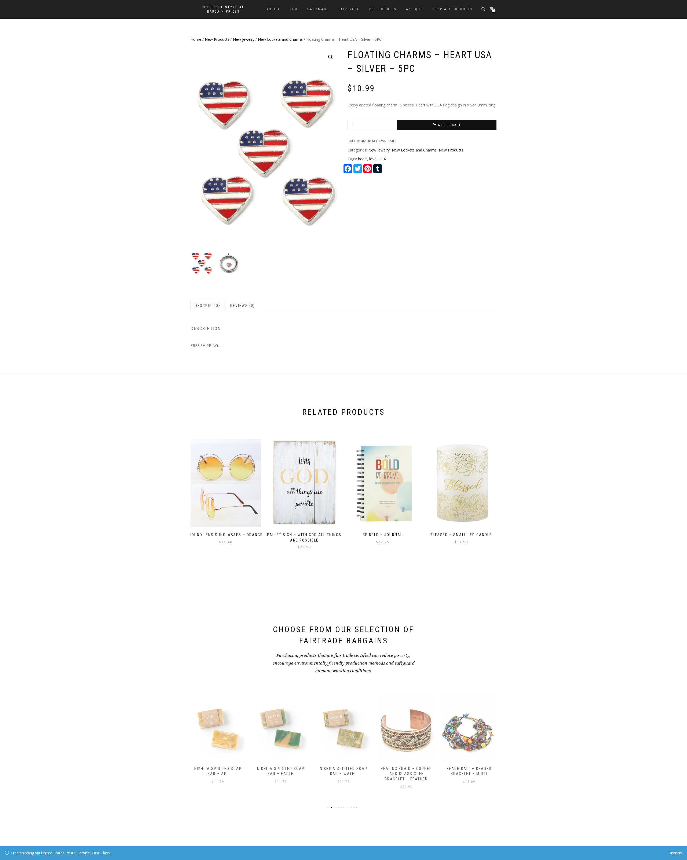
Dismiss (675, 852)
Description (208, 305)
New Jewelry (243, 39)
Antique (414, 9)
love (373, 158)
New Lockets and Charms (280, 39)
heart (362, 158)
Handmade (318, 9)
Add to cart (449, 125)
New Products (217, 39)
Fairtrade (349, 9)
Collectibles (382, 9)
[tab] (208, 305)
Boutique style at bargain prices (223, 9)
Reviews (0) (242, 305)
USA (382, 158)
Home (196, 39)
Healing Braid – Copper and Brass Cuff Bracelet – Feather (343, 773)
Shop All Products (452, 9)
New (294, 9)
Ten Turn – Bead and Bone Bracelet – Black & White (469, 773)
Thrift (273, 9)
